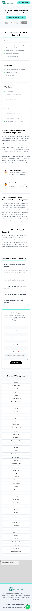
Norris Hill (16, 499)
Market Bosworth (16, 551)
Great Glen (16, 502)
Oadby (16, 405)
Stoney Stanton (16, 493)
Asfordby (16, 516)
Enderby (16, 411)
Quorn (16, 473)
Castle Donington (16, 454)
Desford (16, 489)
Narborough (16, 414)
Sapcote (16, 538)
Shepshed (16, 418)
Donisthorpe (16, 525)
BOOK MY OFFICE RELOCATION (16, 17)
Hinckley (16, 388)
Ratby (16, 486)
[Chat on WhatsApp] (27, 607)
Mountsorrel (16, 434)
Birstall (16, 431)
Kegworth (16, 506)
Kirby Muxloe (16, 483)
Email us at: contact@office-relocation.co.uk (16, 604)
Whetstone (16, 424)
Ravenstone (16, 548)
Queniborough (16, 542)
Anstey (16, 450)
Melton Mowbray (16, 398)
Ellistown (16, 529)
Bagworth (16, 532)
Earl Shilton (16, 408)
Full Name (16, 324)
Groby (16, 447)
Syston (16, 421)
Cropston (16, 555)
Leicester (16, 382)
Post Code (16, 345)
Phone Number (16, 338)
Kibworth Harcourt (16, 467)
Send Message (16, 362)
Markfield (16, 476)
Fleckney (16, 480)
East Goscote (16, 522)
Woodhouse (16, 545)
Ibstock (16, 460)
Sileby (16, 444)
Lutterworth (16, 437)
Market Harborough (16, 401)
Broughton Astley (16, 441)
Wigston (16, 392)
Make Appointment (24, 2)
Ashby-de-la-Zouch (16, 427)
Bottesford (16, 509)
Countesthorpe (16, 457)
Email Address (16, 331)
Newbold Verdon (16, 519)
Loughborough (16, 385)
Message (16, 352)
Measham (16, 470)
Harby (16, 535)
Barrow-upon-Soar (16, 463)
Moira (16, 496)
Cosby (16, 512)
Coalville (16, 395)
